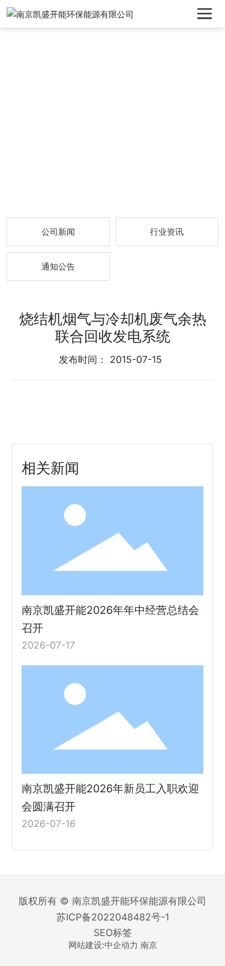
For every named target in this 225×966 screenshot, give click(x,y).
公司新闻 (58, 231)
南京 (148, 945)
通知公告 (58, 266)
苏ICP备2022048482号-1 (112, 917)
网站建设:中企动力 (103, 945)
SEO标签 (113, 932)
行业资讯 (167, 231)
